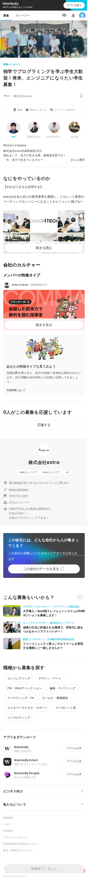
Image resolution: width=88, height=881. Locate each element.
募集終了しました (44, 868)
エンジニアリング (18, 678)
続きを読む (44, 247)
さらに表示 (77, 160)
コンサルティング (18, 717)
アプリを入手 (74, 748)
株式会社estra (44, 462)
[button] (45, 737)
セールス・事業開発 (55, 698)
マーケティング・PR (20, 698)
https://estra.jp (18, 489)
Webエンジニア (28, 472)
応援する (44, 425)
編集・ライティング (63, 688)
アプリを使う (74, 5)
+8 (67, 472)
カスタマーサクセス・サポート (27, 708)
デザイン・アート (49, 678)
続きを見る (44, 324)
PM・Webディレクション (24, 688)
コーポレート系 (66, 708)
